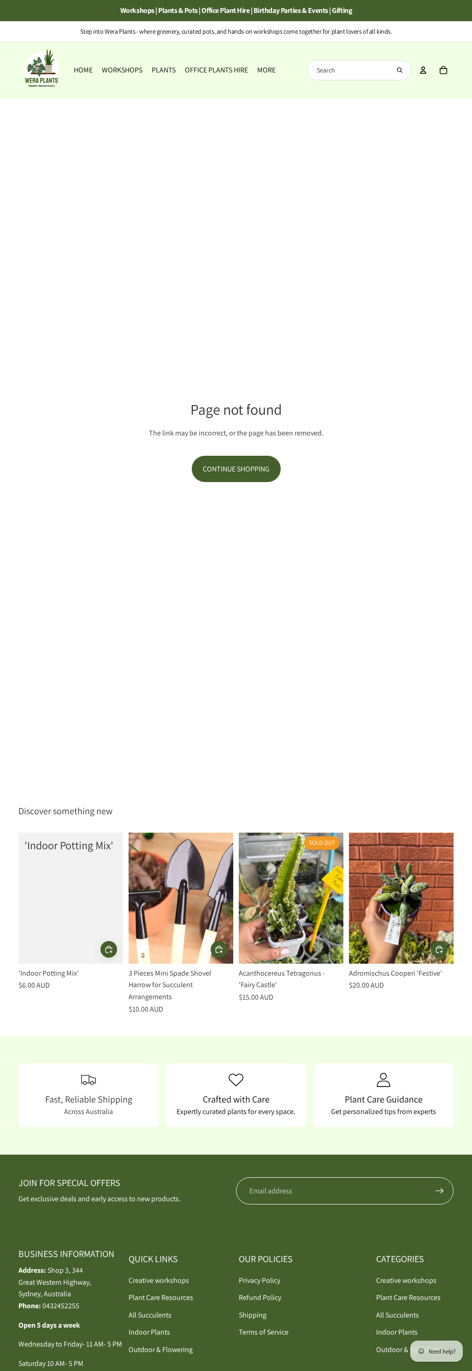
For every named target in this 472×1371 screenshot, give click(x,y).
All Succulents (150, 1315)
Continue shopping (236, 469)
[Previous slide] (136, 898)
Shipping (252, 1315)
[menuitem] (266, 70)
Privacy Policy (259, 1280)
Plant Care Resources (161, 1297)
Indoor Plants (149, 1332)
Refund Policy (260, 1297)
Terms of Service (264, 1332)
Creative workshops (159, 1280)
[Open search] (400, 70)
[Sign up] (439, 1191)
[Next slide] (226, 898)
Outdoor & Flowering (161, 1349)
